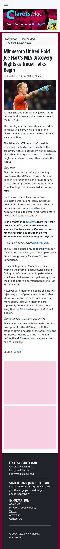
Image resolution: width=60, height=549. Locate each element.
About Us (14, 504)
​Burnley (46, 331)
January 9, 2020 (40, 242)
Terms (12, 511)
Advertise (14, 515)
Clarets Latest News (19, 42)
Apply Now (23, 494)
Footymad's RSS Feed (21, 474)
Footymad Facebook (21, 466)
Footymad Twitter (19, 470)
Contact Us (15, 518)
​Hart (6, 197)
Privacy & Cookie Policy (22, 507)
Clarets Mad (28, 39)
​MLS (22, 309)
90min (17, 351)
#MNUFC (31, 221)
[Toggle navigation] (6, 4)
